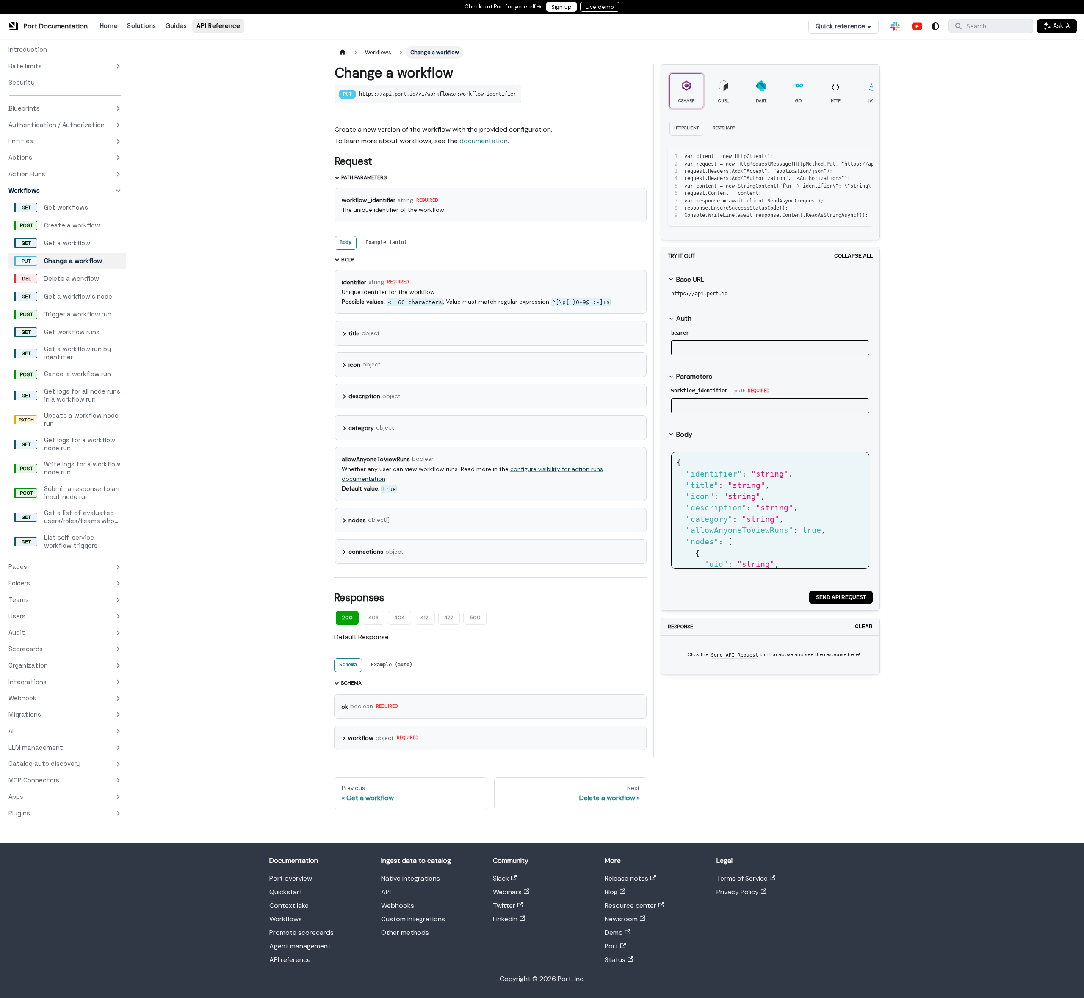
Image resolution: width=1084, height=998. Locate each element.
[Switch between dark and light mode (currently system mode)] (935, 26)
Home (109, 26)
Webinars (507, 891)
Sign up (561, 7)
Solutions (141, 26)
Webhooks (397, 905)
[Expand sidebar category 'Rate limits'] (118, 66)
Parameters (694, 376)
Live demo (600, 7)
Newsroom (621, 919)
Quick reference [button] (841, 26)
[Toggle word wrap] (831, 157)
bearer (680, 333)
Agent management (300, 946)
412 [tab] (424, 617)
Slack (501, 878)
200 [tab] (347, 617)
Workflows (285, 919)
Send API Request (841, 597)
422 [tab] (449, 617)
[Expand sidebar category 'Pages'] (118, 567)
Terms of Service (742, 878)
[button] (64, 108)
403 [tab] (373, 617)
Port (611, 946)
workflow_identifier (699, 391)
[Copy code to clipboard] (847, 157)
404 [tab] (399, 617)
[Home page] (343, 52)
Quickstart (285, 891)
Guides (176, 26)
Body (684, 434)
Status (615, 959)
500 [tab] (475, 617)
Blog (611, 891)
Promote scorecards (301, 932)
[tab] (346, 243)
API (386, 891)
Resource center (630, 905)
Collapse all (853, 256)
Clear (864, 626)
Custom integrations (413, 919)
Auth (683, 318)
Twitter (504, 905)
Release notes (626, 878)
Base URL (690, 279)
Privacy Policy (737, 891)
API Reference (218, 26)
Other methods (405, 932)
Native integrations (410, 878)
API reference (290, 959)
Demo (614, 932)
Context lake (289, 905)
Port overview (290, 878)
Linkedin (505, 919)
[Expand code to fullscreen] (862, 157)
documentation (483, 140)
